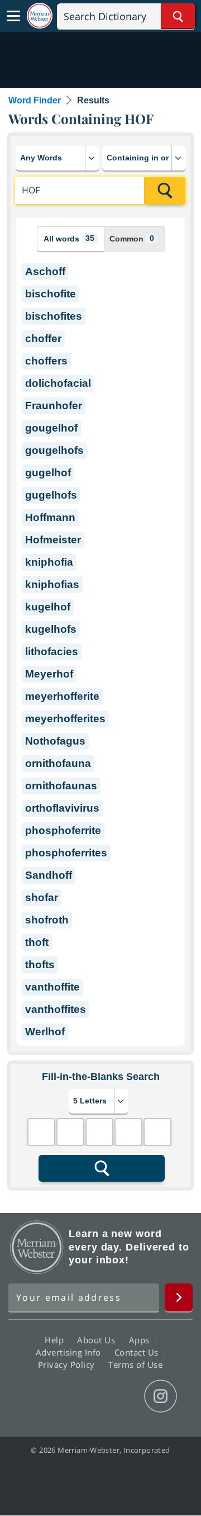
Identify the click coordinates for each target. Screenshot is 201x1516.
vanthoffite (52, 987)
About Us (97, 1340)
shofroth (47, 920)
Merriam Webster (37, 1247)
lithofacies (51, 651)
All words (69, 238)
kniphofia (49, 562)
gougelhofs (54, 450)
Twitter (80, 1396)
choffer (43, 338)
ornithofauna (58, 763)
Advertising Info (70, 1352)
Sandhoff (48, 875)
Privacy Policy (68, 1364)
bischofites (53, 316)
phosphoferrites (66, 853)
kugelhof (47, 607)
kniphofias (52, 584)
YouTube (120, 1396)
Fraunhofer (53, 405)
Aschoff (45, 271)
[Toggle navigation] (13, 16)
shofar (41, 897)
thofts (40, 964)
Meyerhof (49, 674)
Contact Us (137, 1352)
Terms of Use (135, 1364)
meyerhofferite (62, 696)
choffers (46, 361)
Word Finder (34, 100)
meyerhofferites (65, 718)
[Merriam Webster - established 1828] (39, 16)
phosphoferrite (63, 830)
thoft (37, 942)
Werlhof (45, 1031)
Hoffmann (50, 517)
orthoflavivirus (62, 808)
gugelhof (48, 473)
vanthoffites (55, 1009)
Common (131, 238)
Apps (140, 1340)
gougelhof (51, 428)
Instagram (160, 1396)
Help (55, 1340)
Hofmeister (53, 540)
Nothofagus (55, 741)
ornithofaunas (61, 786)
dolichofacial (58, 383)
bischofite (50, 294)
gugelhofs (51, 495)
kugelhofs (50, 629)
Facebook (39, 1396)
